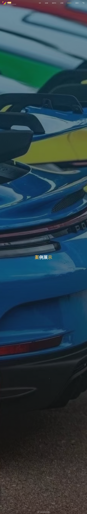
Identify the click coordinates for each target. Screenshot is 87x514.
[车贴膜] (4, 3)
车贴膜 (9, 3)
